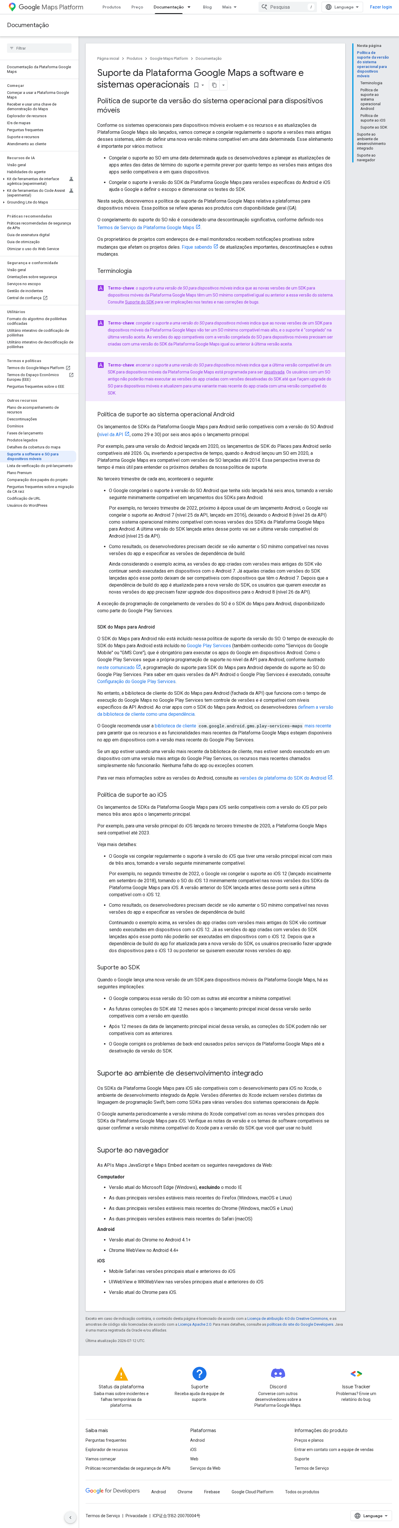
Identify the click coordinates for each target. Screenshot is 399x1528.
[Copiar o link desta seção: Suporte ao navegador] (175, 1150)
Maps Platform (62, 7)
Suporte (301, 1459)
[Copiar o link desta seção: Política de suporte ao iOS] (172, 795)
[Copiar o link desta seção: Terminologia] (137, 271)
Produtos (112, 7)
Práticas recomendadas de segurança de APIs (128, 1468)
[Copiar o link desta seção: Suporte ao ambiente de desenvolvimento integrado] (269, 1073)
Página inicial (108, 58)
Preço (137, 7)
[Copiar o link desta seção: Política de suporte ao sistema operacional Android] (240, 414)
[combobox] (288, 7)
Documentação (169, 7)
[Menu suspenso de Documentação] (191, 7)
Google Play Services (209, 645)
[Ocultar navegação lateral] (70, 1517)
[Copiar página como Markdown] (214, 85)
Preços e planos (309, 1440)
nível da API (111, 434)
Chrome (185, 1492)
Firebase (212, 1492)
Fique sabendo (197, 247)
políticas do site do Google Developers (300, 1324)
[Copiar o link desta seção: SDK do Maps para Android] (160, 627)
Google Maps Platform (169, 58)
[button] (38, 181)
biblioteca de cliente (175, 726)
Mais (227, 7)
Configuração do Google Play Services (136, 681)
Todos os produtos (302, 1492)
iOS (193, 1449)
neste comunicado (116, 667)
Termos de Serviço (311, 1468)
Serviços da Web (205, 1468)
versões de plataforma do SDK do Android (283, 778)
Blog (207, 7)
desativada (274, 372)
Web (194, 1459)
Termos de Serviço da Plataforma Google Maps (145, 227)
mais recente (318, 726)
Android (197, 1440)
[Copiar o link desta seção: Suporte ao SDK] (146, 967)
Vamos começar (101, 1459)
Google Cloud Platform (252, 1492)
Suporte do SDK (139, 302)
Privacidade (136, 1515)
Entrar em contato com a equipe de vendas (334, 1449)
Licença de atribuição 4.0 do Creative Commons (287, 1318)
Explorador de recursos (107, 1449)
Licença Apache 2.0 (194, 1324)
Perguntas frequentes (106, 1440)
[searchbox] (39, 48)
